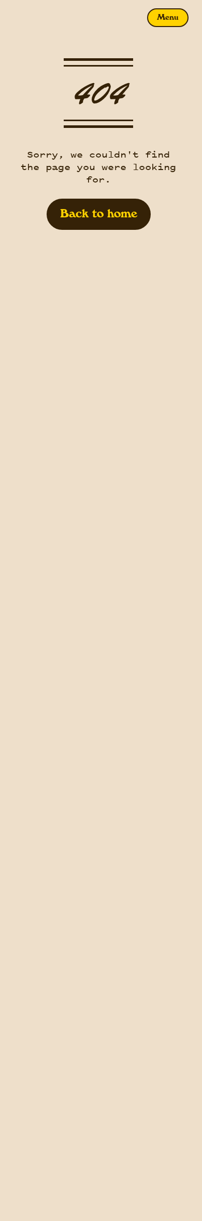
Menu (168, 17)
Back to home (98, 214)
